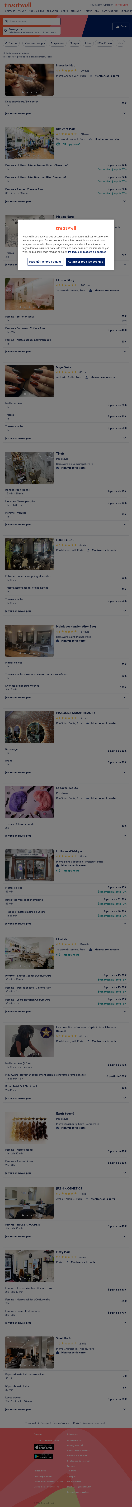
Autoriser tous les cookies (85, 261)
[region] (66, 245)
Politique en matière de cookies (87, 252)
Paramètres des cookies (45, 261)
